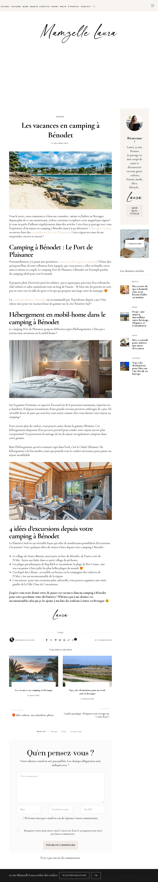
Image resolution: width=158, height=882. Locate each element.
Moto (63, 6)
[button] (16, 674)
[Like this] (73, 640)
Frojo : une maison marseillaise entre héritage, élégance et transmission (140, 318)
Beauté (34, 6)
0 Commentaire (104, 640)
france (64, 731)
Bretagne (60, 117)
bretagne (55, 731)
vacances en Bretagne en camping (78, 261)
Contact (86, 6)
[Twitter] (51, 640)
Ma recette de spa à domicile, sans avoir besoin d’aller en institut (140, 291)
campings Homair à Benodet (29, 299)
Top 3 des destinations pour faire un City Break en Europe (140, 368)
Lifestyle (45, 6)
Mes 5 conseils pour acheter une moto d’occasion (140, 344)
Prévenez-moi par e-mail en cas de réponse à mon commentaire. (61, 818)
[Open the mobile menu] (152, 5)
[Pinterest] (56, 640)
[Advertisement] (79, 80)
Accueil (5, 6)
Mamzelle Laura (27, 640)
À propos (73, 6)
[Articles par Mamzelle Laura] (12, 640)
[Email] (60, 640)
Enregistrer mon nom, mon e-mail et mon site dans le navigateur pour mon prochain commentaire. (63, 832)
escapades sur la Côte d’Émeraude (51, 232)
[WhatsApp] (64, 640)
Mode (26, 6)
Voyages (16, 6)
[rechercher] (94, 5)
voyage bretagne (76, 731)
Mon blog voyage (134, 211)
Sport (55, 6)
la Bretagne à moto (99, 228)
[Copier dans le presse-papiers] (69, 640)
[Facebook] (46, 640)
